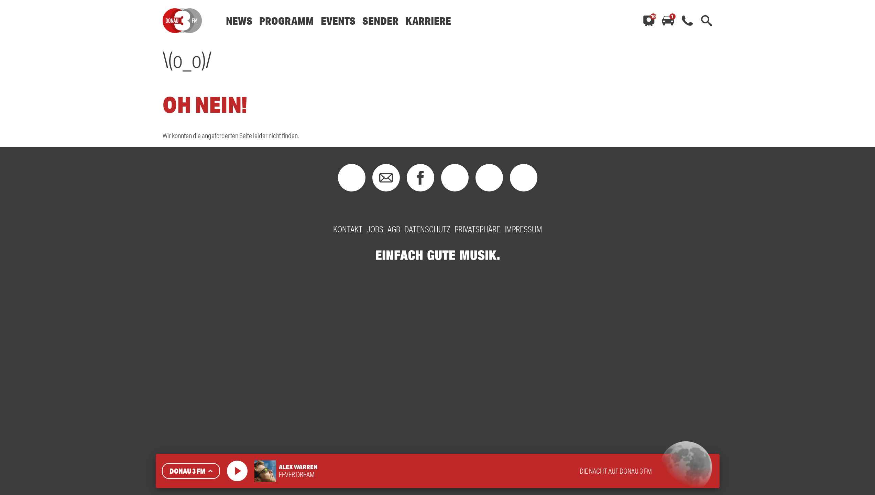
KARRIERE (428, 21)
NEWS (239, 21)
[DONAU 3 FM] (182, 20)
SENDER (380, 21)
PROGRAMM (286, 21)
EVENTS (338, 21)
